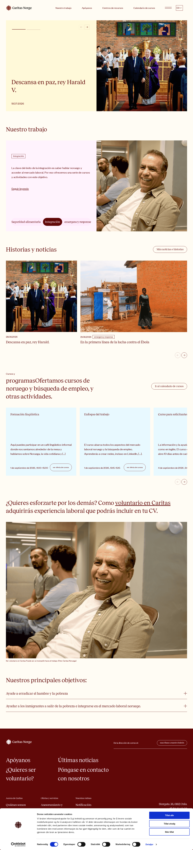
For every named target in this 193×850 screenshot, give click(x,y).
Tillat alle (169, 815)
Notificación (83, 805)
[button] (19, 29)
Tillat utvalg (169, 823)
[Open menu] (168, 8)
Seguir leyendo (20, 191)
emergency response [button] (77, 222)
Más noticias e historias (170, 249)
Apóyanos (87, 7)
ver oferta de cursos (61, 467)
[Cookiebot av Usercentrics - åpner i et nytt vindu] (18, 844)
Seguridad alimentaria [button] (26, 222)
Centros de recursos (112, 7)
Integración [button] (52, 222)
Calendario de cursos (144, 7)
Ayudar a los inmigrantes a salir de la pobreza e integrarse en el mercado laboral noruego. (73, 706)
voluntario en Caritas (143, 502)
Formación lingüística (24, 414)
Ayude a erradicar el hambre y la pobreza (37, 693)
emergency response (103, 336)
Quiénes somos (16, 805)
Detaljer (149, 844)
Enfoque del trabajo (96, 414)
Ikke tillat (169, 832)
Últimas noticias (78, 760)
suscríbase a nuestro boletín (172, 743)
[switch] (81, 844)
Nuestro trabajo (63, 7)
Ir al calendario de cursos (169, 386)
